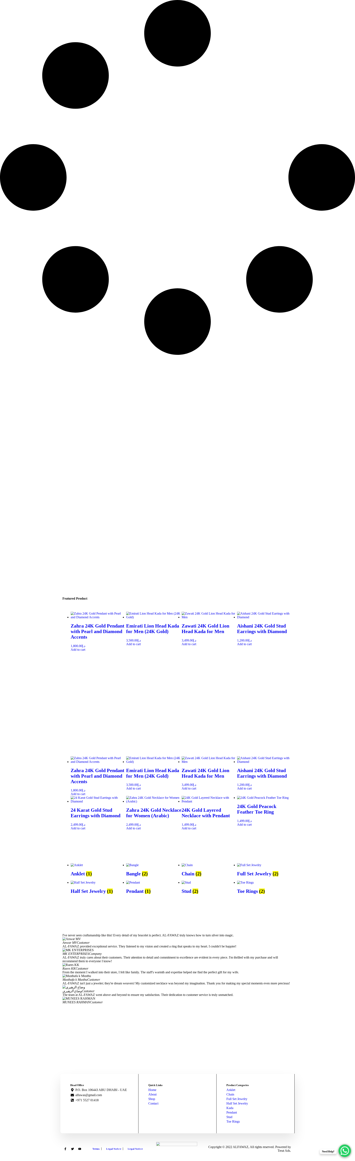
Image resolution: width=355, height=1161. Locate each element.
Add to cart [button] (78, 649)
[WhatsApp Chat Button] (345, 1151)
